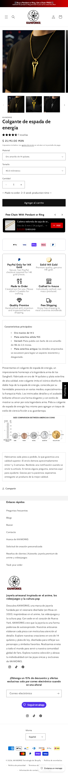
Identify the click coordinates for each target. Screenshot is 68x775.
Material (6, 150)
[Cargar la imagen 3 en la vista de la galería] (52, 104)
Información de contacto (29, 770)
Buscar (9, 524)
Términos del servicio (37, 765)
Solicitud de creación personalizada (24, 546)
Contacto (11, 532)
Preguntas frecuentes (17, 510)
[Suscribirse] (58, 693)
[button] (6, 16)
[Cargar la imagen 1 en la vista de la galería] (16, 104)
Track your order (14, 564)
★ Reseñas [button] (65, 390)
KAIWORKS (17, 760)
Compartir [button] (11, 488)
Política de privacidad (17, 765)
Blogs (9, 517)
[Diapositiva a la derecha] (64, 105)
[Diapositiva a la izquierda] (3, 105)
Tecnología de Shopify (32, 760)
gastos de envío (28, 145)
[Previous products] (55, 215)
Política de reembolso (53, 760)
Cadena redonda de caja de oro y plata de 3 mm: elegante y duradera (33, 221)
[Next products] (62, 215)
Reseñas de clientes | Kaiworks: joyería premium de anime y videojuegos (32, 555)
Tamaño (5, 164)
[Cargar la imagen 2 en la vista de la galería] (34, 104)
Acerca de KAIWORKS (17, 539)
